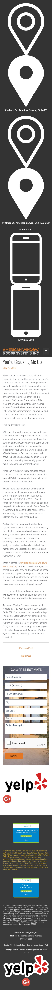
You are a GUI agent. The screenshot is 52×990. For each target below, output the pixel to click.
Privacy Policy (19, 945)
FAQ (46, 945)
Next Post (26, 656)
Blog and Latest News (35, 945)
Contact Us (8, 945)
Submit (13, 756)
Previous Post (26, 648)
